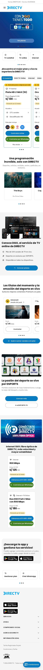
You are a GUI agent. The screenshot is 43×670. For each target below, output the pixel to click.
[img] (5, 8)
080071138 (16, 2)
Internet (31, 78)
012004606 (31, 2)
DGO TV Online (20, 78)
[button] (18, 64)
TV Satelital (7, 78)
